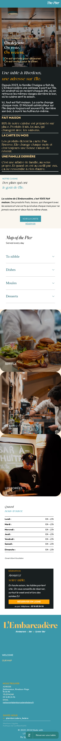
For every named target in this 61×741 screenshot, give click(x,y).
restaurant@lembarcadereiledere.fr (18, 702)
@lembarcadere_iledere (17, 718)
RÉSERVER (30, 223)
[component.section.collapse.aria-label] (53, 256)
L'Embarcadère (30, 625)
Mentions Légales (10, 723)
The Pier (53, 3)
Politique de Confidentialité (14, 725)
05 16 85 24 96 (9, 697)
